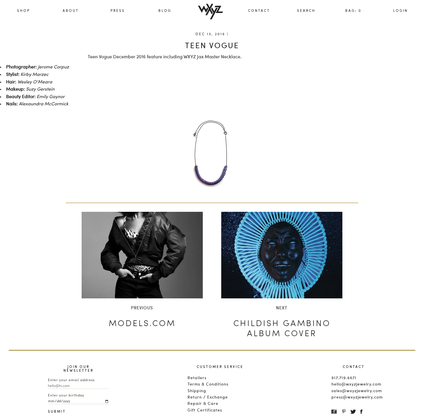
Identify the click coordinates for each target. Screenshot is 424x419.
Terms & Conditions (207, 384)
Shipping (196, 391)
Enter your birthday (66, 395)
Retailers (197, 378)
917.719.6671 (344, 378)
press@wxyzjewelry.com (353, 397)
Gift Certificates (204, 410)
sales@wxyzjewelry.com (353, 391)
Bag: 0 (353, 11)
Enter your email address (71, 380)
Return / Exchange (207, 397)
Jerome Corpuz (53, 67)
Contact (259, 11)
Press (117, 11)
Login (400, 11)
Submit (53, 412)
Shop (23, 11)
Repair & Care (202, 404)
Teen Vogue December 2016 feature (125, 57)
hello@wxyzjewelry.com (353, 384)
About (71, 11)
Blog (164, 11)
